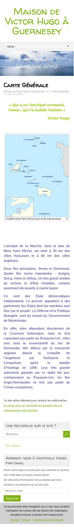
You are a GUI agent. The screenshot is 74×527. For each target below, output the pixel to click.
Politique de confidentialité (48, 519)
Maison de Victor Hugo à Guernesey (37, 20)
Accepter (15, 519)
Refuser (26, 519)
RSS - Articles (13, 445)
